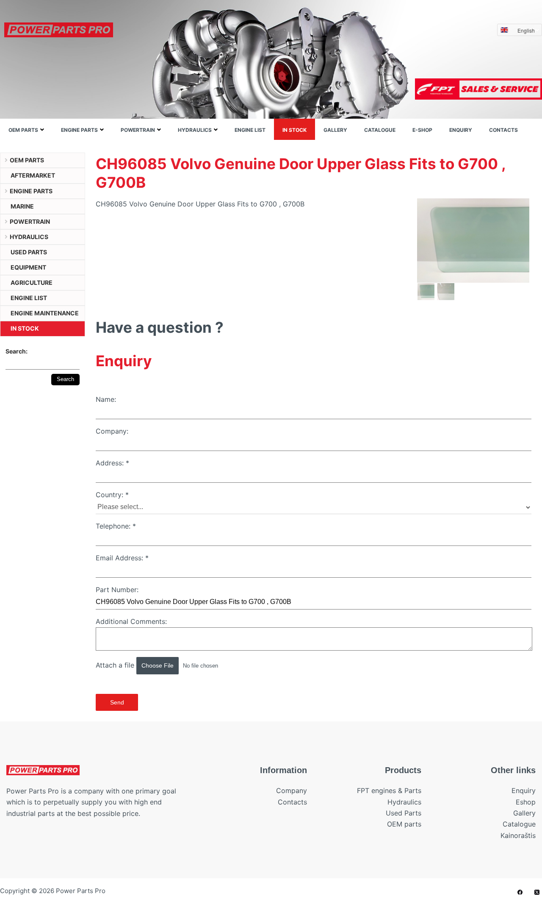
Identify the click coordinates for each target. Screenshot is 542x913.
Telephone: (116, 526)
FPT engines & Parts (389, 790)
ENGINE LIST (250, 130)
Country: (112, 494)
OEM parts (23, 130)
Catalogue (379, 130)
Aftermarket (33, 175)
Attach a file (116, 665)
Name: (106, 399)
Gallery (335, 130)
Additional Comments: (131, 621)
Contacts (503, 130)
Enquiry (460, 130)
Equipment (28, 267)
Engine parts (79, 130)
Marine (22, 206)
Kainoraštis (518, 835)
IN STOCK (294, 130)
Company (291, 790)
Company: (112, 431)
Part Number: (117, 589)
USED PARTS (29, 252)
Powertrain (138, 130)
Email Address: (122, 558)
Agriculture (32, 282)
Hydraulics (195, 130)
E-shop (422, 130)
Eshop (526, 802)
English (526, 30)
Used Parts (403, 813)
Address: (112, 463)
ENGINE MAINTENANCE (45, 313)
